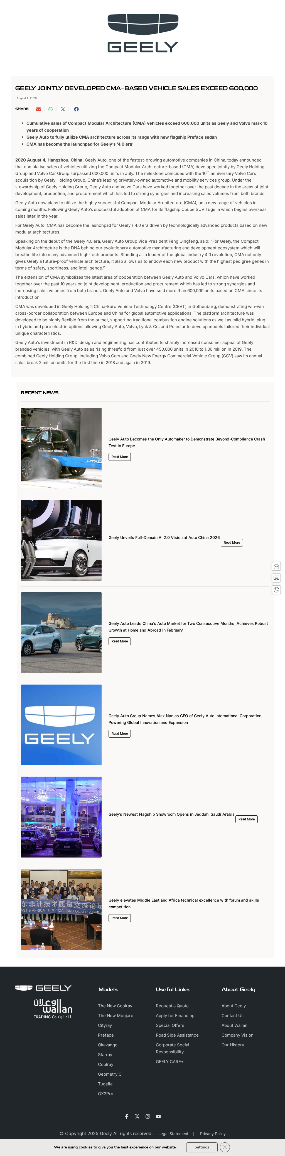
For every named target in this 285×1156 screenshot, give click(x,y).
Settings (202, 1147)
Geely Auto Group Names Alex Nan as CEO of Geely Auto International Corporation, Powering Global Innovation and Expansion (185, 719)
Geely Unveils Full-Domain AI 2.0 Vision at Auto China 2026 (164, 537)
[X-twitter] (137, 1116)
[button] (41, 109)
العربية (238, 9)
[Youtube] (158, 1116)
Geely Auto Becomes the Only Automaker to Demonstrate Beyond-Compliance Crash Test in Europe (187, 442)
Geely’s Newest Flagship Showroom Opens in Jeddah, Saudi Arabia (172, 814)
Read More (120, 457)
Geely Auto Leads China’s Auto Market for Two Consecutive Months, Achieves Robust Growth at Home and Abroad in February (188, 626)
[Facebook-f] (126, 1116)
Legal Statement (173, 1133)
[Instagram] (147, 1116)
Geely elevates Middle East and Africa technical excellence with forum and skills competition (184, 903)
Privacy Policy (213, 1133)
